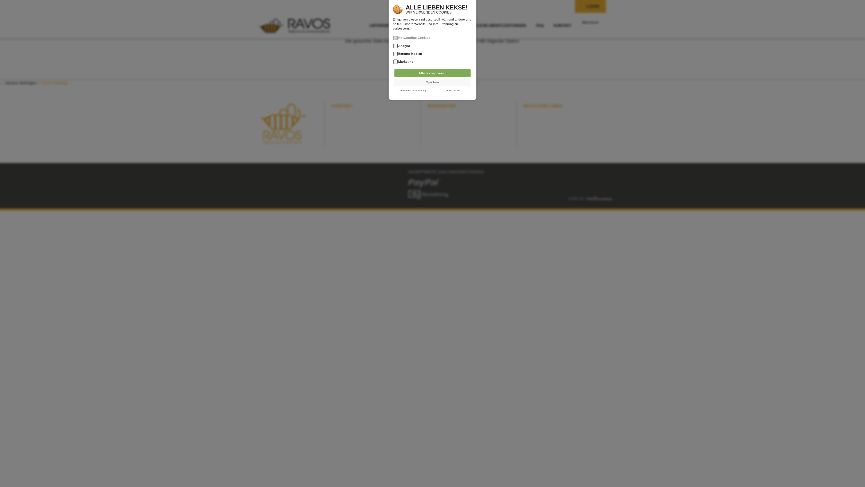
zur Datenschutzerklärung (412, 90)
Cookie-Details (452, 90)
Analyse (404, 46)
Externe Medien (410, 53)
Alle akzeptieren (433, 73)
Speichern (432, 82)
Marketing (406, 62)
